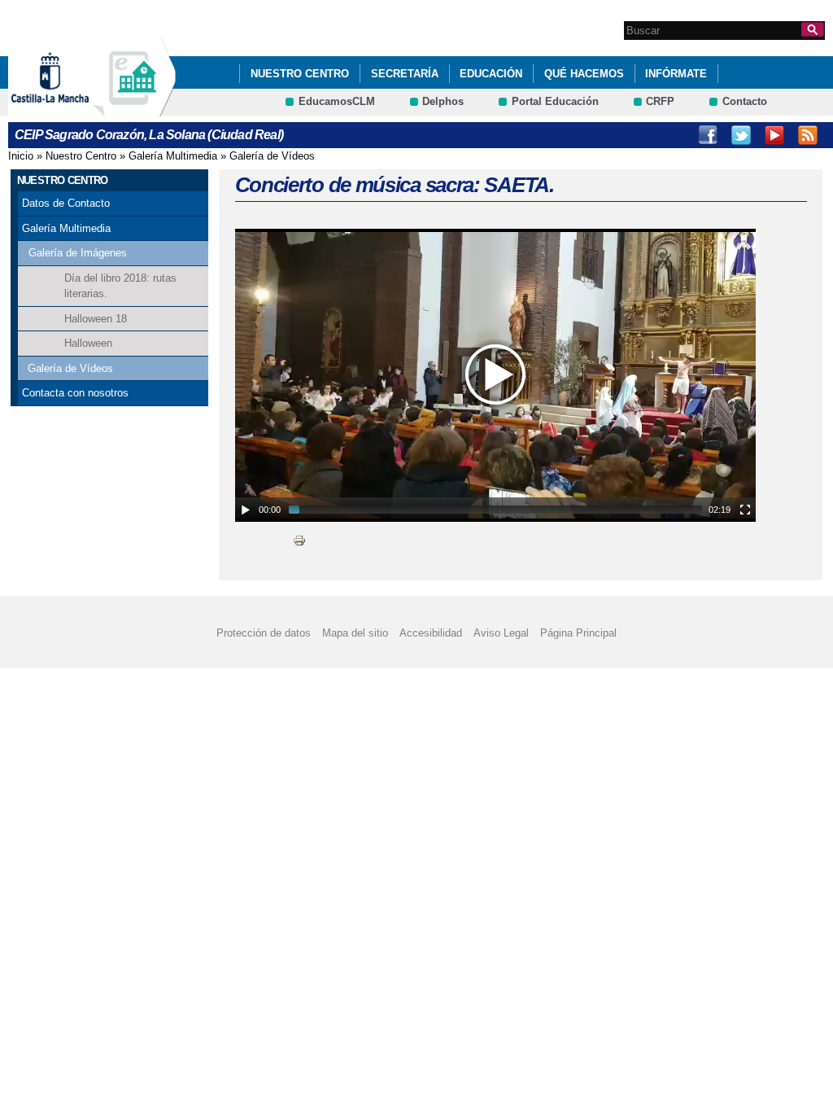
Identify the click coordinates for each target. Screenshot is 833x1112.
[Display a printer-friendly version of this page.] (299, 540)
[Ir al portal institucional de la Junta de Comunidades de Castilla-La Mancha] (70, 109)
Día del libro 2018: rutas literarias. (120, 286)
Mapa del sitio (355, 633)
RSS (808, 135)
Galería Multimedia (173, 156)
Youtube (774, 135)
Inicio (20, 156)
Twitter (741, 135)
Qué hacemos (584, 74)
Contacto (744, 101)
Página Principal (578, 633)
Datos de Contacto (66, 203)
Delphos (443, 101)
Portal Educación (555, 101)
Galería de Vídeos (272, 156)
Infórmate (676, 74)
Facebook (707, 135)
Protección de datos (263, 633)
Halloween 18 (95, 319)
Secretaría (404, 74)
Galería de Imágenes (77, 253)
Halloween (88, 343)
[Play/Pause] (245, 509)
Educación (491, 74)
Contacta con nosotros (75, 393)
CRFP (660, 101)
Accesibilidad (430, 633)
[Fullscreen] (745, 509)
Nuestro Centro (300, 74)
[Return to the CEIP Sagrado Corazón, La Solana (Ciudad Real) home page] (134, 109)
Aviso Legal (501, 633)
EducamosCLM (337, 101)
